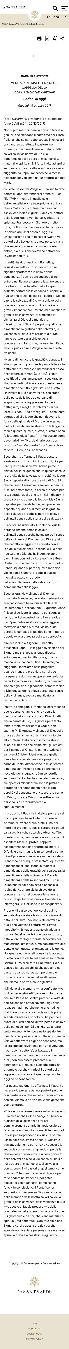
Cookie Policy (34, 1334)
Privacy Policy (34, 1339)
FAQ (35, 1323)
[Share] (62, 39)
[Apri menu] (64, 8)
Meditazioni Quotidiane (20, 23)
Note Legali (34, 1328)
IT (34, 56)
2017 (41, 23)
